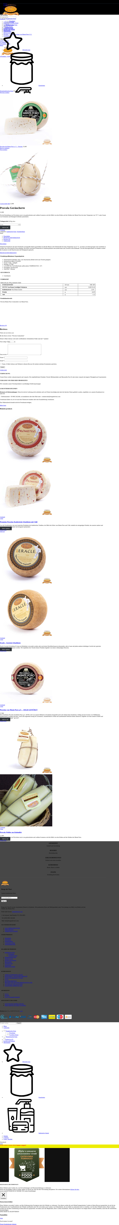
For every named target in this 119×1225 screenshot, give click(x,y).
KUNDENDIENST (53, 864)
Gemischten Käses (10, 943)
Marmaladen (8, 962)
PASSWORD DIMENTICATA (13, 985)
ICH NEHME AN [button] (19, 1191)
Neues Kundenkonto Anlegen (8, 1224)
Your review (4, 354)
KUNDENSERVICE (11, 981)
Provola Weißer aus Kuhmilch (11, 832)
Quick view (3, 530)
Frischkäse (11, 954)
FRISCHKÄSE (9, 929)
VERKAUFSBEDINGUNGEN (14, 975)
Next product (3, 149)
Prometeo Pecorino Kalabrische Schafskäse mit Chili (18, 522)
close (1, 1143)
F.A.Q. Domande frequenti (12, 997)
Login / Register (7, 1139)
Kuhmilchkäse (21, 231)
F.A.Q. (7, 979)
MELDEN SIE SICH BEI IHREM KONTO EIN (18, 982)
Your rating (3, 341)
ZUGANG (53, 872)
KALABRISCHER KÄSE (12, 928)
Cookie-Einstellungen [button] (30, 1191)
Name (2, 357)
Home (1, 91)
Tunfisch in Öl (9, 959)
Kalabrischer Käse (10, 952)
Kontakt (7, 995)
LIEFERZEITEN (53, 843)
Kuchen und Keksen (10, 960)
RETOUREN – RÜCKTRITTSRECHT (16, 976)
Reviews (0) (6, 239)
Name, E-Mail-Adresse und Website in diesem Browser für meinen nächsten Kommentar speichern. (29, 364)
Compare (2, 230)
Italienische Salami (10, 966)
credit (21, 1011)
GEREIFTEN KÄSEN (11, 931)
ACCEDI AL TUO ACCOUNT (14, 984)
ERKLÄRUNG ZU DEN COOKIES (15, 1005)
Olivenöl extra (9, 963)
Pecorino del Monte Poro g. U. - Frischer (11, 146)
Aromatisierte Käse (10, 944)
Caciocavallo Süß (5, 203)
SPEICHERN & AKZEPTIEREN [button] (9, 1211)
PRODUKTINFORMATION (11, 237)
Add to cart (5, 227)
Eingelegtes (8, 965)
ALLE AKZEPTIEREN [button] (7, 1191)
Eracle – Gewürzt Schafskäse (10, 643)
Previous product (4, 92)
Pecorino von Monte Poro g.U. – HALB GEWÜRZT (19, 710)
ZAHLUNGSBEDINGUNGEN (53, 857)
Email (2, 360)
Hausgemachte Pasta (10, 957)
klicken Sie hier (74, 1189)
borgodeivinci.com (17, 911)
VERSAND (6, 241)
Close (1, 518)
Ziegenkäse (8, 938)
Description (6, 236)
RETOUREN (53, 850)
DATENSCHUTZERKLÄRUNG (14, 1004)
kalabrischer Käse (8, 91)
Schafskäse (8, 939)
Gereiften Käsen (12, 955)
